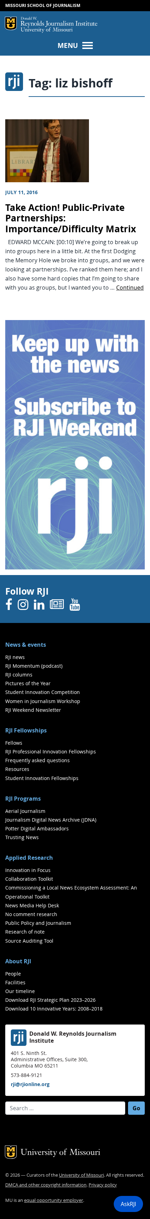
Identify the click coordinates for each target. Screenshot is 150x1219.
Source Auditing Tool (29, 940)
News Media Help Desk (32, 905)
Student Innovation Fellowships (41, 778)
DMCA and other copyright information (46, 1185)
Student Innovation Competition (42, 692)
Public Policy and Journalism (38, 923)
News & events (25, 645)
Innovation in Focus (28, 870)
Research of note (25, 931)
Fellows (13, 742)
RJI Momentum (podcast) (33, 665)
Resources (17, 769)
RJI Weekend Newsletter (33, 710)
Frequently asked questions (37, 760)
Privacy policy (103, 1185)
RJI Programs (23, 798)
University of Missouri (47, 30)
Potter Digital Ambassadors (37, 828)
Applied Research (29, 858)
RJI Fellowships (26, 730)
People (13, 973)
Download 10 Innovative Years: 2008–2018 (54, 1008)
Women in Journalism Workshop (42, 701)
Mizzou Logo (11, 23)
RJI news (15, 657)
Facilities (15, 982)
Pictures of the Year (28, 683)
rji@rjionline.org (30, 1084)
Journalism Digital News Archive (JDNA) (50, 819)
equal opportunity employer (53, 1200)
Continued (130, 287)
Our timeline (20, 991)
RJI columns (18, 674)
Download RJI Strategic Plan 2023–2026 (50, 1000)
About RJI (18, 961)
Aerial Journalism (25, 811)
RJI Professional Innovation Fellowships (50, 751)
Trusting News (22, 837)
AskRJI (128, 1204)
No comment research (31, 914)
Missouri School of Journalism (42, 5)
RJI (59, 22)
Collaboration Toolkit (29, 879)
